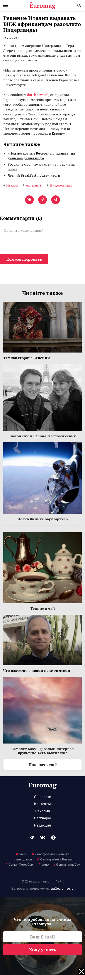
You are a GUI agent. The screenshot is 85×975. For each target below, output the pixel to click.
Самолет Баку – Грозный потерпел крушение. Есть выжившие (42, 750)
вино (44, 864)
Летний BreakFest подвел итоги (34, 175)
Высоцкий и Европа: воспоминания (42, 436)
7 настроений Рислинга (50, 854)
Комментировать (24, 259)
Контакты (42, 804)
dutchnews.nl (37, 94)
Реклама (42, 811)
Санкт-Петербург (19, 864)
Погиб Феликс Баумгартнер (42, 519)
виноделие (22, 859)
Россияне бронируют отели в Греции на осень (41, 166)
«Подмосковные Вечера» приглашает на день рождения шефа (41, 155)
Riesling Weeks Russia (54, 859)
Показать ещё (43, 764)
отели (21, 854)
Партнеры (42, 818)
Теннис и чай (42, 608)
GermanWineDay (66, 864)
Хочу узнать (42, 950)
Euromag (42, 5)
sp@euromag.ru (62, 888)
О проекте (42, 797)
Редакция (42, 825)
